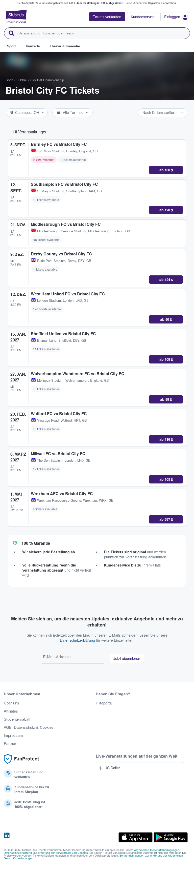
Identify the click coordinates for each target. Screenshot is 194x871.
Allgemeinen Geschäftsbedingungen (156, 850)
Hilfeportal (104, 703)
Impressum (13, 735)
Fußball (21, 79)
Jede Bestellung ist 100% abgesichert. (100, 3)
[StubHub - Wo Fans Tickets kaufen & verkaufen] (16, 16)
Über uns (11, 703)
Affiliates (11, 711)
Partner (10, 743)
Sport (9, 79)
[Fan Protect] (22, 759)
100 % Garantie (35, 543)
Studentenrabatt (17, 719)
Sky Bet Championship (47, 79)
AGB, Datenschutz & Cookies (29, 727)
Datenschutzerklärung (77, 640)
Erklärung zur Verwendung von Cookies (63, 852)
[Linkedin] (7, 837)
